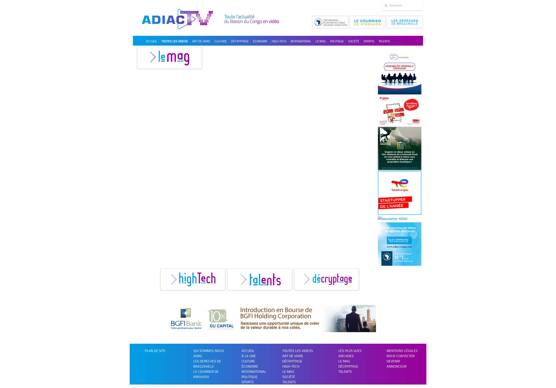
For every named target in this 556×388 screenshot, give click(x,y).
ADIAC (198, 355)
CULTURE (221, 41)
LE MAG (344, 361)
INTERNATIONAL (301, 41)
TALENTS (384, 41)
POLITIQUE (337, 41)
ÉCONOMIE (260, 41)
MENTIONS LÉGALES (402, 350)
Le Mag (321, 41)
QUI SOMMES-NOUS (208, 350)
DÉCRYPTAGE (240, 41)
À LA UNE (249, 355)
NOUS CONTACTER (401, 355)
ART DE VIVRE (201, 41)
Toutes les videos (174, 41)
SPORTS (369, 41)
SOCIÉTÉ (353, 41)
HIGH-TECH (279, 41)
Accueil (151, 41)
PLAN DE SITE (155, 350)
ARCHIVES (346, 355)
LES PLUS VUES (350, 350)
